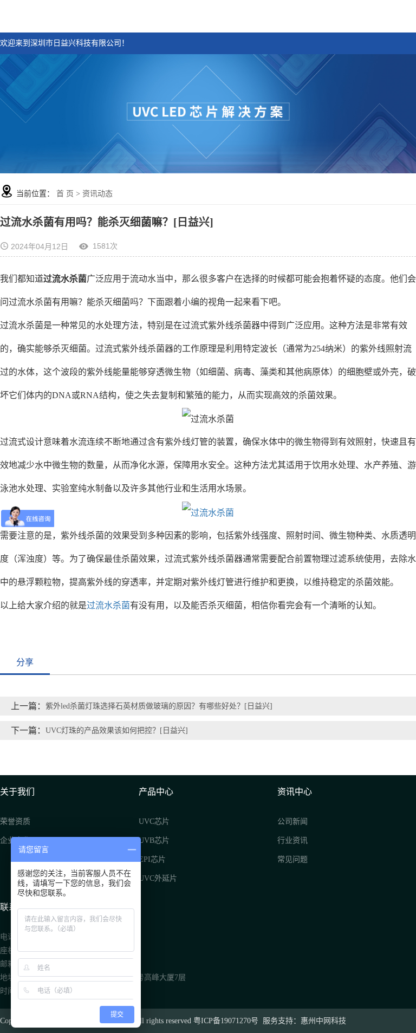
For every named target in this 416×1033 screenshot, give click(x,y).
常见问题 (292, 859)
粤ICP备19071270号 (225, 1021)
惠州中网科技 (323, 1021)
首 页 (65, 194)
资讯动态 (97, 194)
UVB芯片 (154, 840)
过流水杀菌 (108, 605)
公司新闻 (292, 821)
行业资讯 (292, 840)
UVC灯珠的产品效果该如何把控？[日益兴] (117, 730)
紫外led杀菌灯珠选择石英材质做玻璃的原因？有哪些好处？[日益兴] (159, 706)
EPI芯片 (152, 859)
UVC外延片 (158, 878)
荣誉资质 (15, 821)
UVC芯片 (154, 821)
